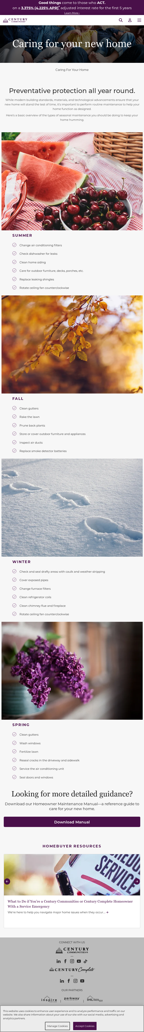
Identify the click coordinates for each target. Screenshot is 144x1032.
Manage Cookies (57, 1025)
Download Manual (72, 821)
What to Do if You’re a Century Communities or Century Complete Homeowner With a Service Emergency (70, 904)
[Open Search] (121, 20)
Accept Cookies (84, 1025)
